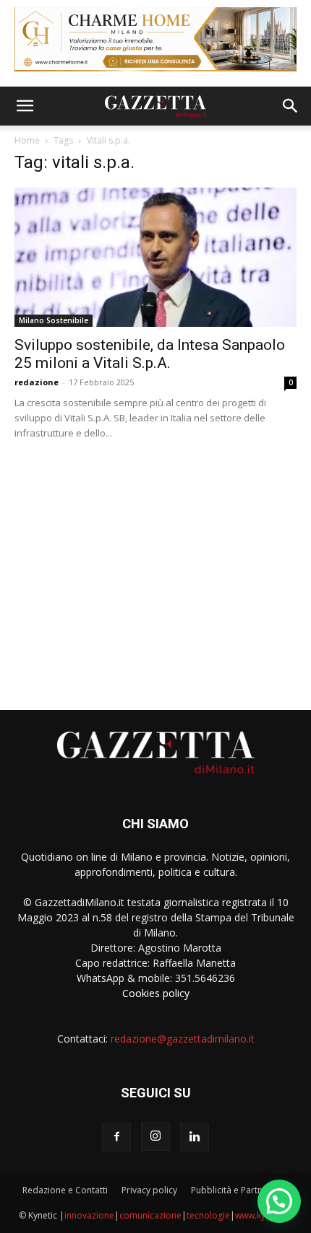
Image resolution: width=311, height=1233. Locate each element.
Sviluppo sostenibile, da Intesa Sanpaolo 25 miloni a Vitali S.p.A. (149, 354)
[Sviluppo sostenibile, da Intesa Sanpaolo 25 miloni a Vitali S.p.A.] (155, 257)
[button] (24, 106)
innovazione (89, 1215)
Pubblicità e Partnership (240, 1190)
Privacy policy (149, 1190)
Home (27, 140)
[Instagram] (155, 1136)
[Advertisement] (155, 569)
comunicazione (150, 1215)
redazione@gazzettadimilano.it (183, 1038)
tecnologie (208, 1215)
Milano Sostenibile (53, 320)
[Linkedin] (194, 1137)
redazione (36, 382)
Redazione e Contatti (65, 1190)
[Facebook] (116, 1137)
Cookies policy (155, 993)
